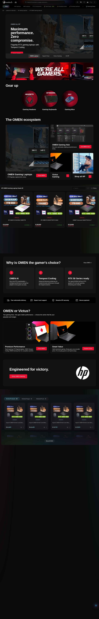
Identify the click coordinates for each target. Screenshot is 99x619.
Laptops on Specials (11, 10)
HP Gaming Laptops (22, 10)
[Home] (3, 10)
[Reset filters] (88, 188)
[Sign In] (77, 2)
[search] (44, 2)
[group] (17, 218)
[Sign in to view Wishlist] (84, 2)
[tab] (12, 398)
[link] (17, 6)
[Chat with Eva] (87, 2)
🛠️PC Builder (91, 6)
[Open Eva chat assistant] (96, 605)
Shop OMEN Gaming (18, 376)
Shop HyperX (17, 46)
